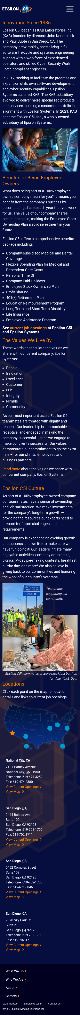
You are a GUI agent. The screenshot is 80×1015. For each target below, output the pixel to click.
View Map (13, 792)
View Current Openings (22, 787)
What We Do (15, 971)
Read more (11, 469)
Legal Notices (9, 1003)
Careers (11, 996)
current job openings (28, 328)
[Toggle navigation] (70, 9)
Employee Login (33, 1003)
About (10, 988)
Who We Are (14, 979)
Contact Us (54, 1003)
